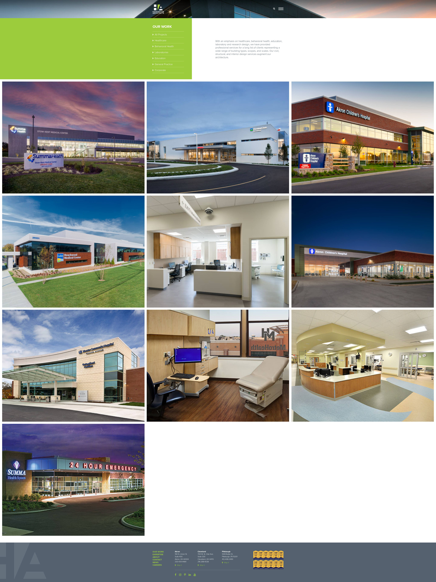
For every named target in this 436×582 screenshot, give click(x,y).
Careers (157, 565)
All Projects (161, 34)
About (156, 557)
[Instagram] (180, 574)
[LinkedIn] (190, 574)
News (156, 562)
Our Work (158, 551)
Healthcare (160, 40)
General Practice (164, 64)
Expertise (158, 554)
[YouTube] (195, 574)
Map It (179, 565)
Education (160, 58)
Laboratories (161, 52)
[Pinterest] (185, 574)
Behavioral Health (164, 46)
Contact (157, 559)
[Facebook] (175, 574)
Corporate (160, 70)
